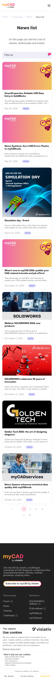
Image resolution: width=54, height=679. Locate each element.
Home (5, 17)
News (29, 17)
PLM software (36, 608)
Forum (6, 601)
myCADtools (35, 618)
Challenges (9, 615)
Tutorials (7, 611)
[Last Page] (30, 515)
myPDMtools (35, 613)
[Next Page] (24, 515)
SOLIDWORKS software (36, 602)
